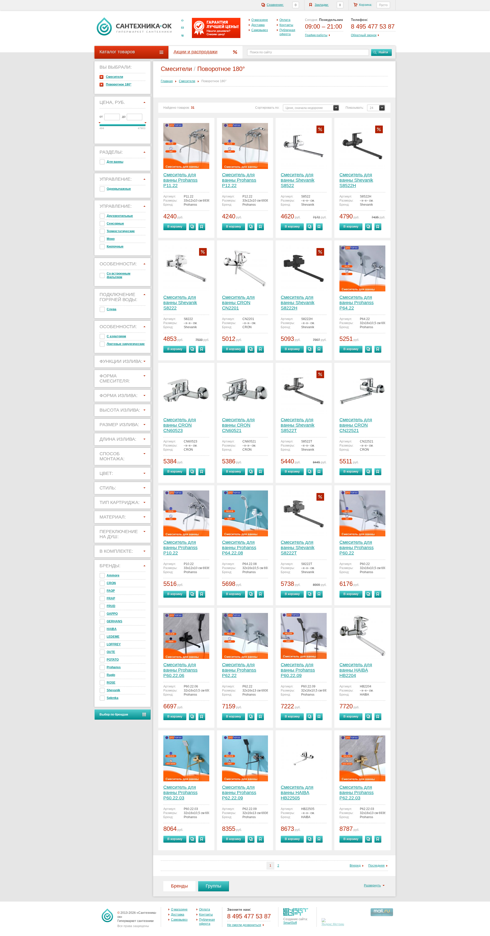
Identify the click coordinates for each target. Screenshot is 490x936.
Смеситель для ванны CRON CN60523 (179, 425)
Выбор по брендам (114, 714)
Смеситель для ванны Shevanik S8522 (297, 180)
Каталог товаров (117, 51)
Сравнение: (275, 5)
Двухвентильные (120, 216)
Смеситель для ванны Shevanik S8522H (356, 180)
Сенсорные (115, 223)
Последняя (376, 865)
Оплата (284, 20)
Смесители (114, 77)
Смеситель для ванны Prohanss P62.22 (239, 670)
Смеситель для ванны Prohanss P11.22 (180, 180)
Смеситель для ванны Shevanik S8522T (297, 425)
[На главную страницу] (134, 26)
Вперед (355, 865)
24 (371, 108)
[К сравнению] (192, 226)
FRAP (111, 598)
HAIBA (112, 629)
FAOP (111, 591)
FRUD (111, 606)
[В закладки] (201, 226)
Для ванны (115, 162)
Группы (213, 886)
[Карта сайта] (182, 35)
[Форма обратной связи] (182, 28)
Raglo (111, 675)
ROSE (111, 682)
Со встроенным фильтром (118, 275)
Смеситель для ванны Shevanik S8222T (297, 548)
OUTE (111, 652)
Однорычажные (119, 189)
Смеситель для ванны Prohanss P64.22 (356, 303)
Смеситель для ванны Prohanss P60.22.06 (180, 670)
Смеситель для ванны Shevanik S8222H (297, 303)
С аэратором (116, 336)
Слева (111, 309)
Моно (111, 239)
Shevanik (113, 690)
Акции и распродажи (195, 51)
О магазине (259, 20)
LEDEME (113, 636)
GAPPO (112, 613)
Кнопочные (115, 246)
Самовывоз (259, 30)
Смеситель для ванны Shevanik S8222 (180, 303)
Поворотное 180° (118, 84)
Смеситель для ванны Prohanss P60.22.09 (298, 670)
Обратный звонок (363, 35)
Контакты (286, 25)
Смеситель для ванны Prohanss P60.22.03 (180, 792)
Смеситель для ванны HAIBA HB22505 (297, 792)
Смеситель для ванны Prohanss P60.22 (356, 548)
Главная (167, 81)
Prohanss (114, 667)
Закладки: (322, 5)
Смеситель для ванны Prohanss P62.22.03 (356, 792)
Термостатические (121, 231)
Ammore (113, 575)
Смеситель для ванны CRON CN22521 (355, 425)
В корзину (174, 226)
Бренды (179, 886)
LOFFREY (114, 644)
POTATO (113, 659)
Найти (383, 52)
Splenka (112, 698)
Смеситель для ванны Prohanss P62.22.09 (239, 792)
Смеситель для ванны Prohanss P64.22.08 (239, 548)
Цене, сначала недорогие (304, 108)
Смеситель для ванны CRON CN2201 (238, 303)
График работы (316, 35)
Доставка (258, 25)
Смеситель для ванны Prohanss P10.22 (180, 548)
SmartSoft (290, 923)
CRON (111, 583)
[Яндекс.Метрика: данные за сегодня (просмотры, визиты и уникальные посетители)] (333, 922)
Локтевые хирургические (126, 344)
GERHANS (114, 621)
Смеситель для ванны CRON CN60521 (238, 425)
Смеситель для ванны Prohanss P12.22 (239, 180)
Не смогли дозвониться (244, 925)
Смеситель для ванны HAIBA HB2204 (355, 670)
